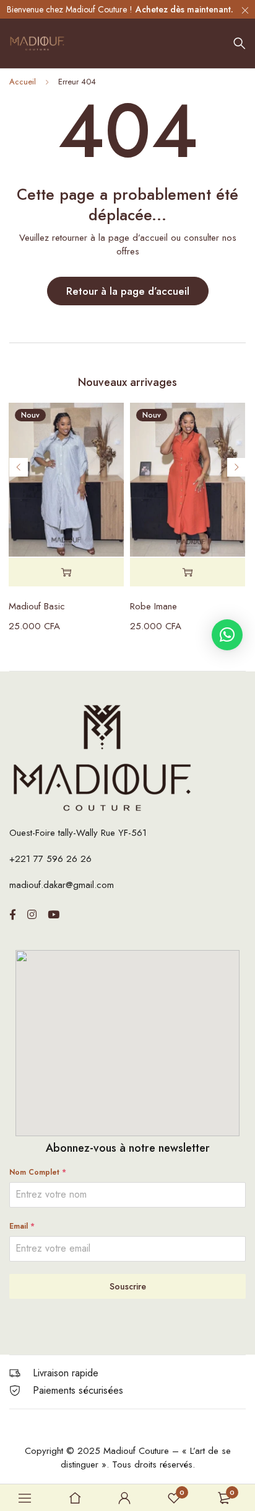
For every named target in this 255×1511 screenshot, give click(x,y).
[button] (227, 634)
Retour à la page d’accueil (127, 291)
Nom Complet (37, 1172)
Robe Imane (153, 606)
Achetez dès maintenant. (184, 9)
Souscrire (128, 1286)
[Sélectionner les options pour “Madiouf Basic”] (66, 572)
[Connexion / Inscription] (124, 1498)
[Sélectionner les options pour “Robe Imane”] (187, 572)
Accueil (22, 81)
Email (22, 1226)
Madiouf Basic (37, 606)
